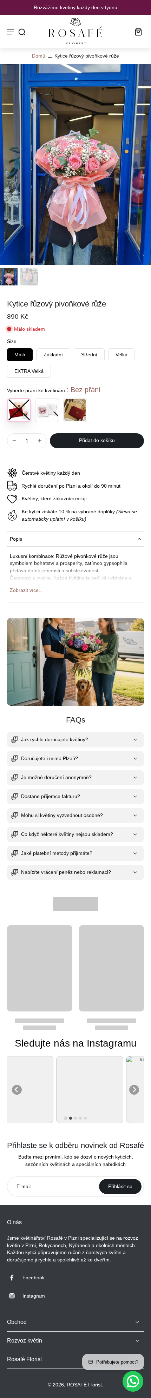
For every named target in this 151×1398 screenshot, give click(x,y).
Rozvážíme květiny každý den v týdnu (75, 7)
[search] (21, 32)
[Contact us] (133, 1381)
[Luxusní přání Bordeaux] (75, 410)
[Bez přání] (19, 410)
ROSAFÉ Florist (84, 1384)
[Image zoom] (75, 164)
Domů (38, 56)
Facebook (33, 1277)
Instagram (33, 1296)
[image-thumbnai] (9, 276)
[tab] (65, 1118)
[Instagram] (14, 1296)
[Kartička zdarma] (47, 410)
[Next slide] (134, 1090)
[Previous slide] (17, 1090)
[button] (97, 440)
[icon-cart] (136, 31)
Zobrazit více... (26, 590)
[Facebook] (14, 1277)
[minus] (14, 440)
